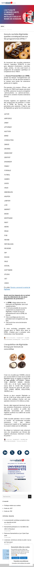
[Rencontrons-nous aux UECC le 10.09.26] (17, 475)
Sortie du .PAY (8, 511)
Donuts (23, 339)
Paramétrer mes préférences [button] (21, 561)
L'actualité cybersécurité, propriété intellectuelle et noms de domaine (12, 14)
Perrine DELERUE (10, 337)
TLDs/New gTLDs (16, 339)
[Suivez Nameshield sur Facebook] (20, 452)
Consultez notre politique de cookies (21, 563)
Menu (2, 26)
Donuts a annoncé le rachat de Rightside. (17, 288)
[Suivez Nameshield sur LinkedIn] (6, 452)
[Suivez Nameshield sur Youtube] (27, 452)
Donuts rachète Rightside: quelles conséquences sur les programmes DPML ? (16, 36)
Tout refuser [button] (23, 558)
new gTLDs (24, 441)
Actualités (27, 337)
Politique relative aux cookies (12, 505)
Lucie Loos (9, 439)
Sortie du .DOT (8, 508)
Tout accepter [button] (15, 558)
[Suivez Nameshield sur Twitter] (13, 452)
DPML (27, 339)
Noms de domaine (8, 339)
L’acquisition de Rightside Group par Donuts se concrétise (16, 346)
